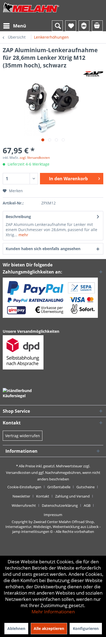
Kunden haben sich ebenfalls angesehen (43, 248)
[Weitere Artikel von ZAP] (93, 74)
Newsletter (21, 496)
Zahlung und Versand (72, 496)
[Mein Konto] (84, 25)
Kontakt (42, 496)
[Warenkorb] (97, 25)
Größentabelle (58, 486)
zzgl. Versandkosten (35, 157)
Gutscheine (85, 486)
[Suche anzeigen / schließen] (57, 25)
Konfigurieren (86, 628)
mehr (22, 234)
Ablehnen (16, 628)
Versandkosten (18, 472)
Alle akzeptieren (49, 628)
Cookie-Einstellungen (24, 486)
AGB (87, 505)
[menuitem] (14, 25)
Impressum (53, 514)
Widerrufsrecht (24, 505)
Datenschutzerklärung (60, 505)
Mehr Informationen (53, 611)
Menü (19, 26)
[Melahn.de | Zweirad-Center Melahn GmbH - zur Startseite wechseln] (31, 13)
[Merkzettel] (70, 25)
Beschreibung (18, 216)
